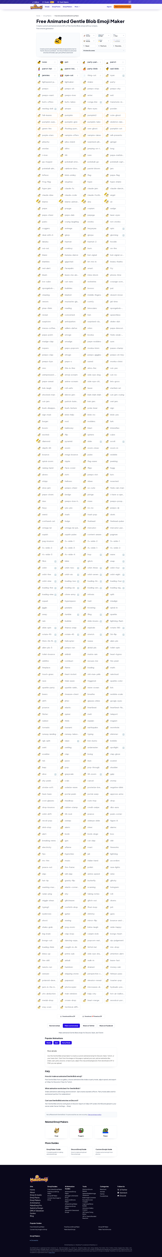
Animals (102, 1191)
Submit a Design (36, 1208)
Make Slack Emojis (69, 1229)
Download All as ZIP (68, 1016)
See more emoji (54, 1026)
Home (38, 16)
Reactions (103, 1189)
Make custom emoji (71, 1026)
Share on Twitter (88, 1026)
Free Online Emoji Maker (55, 1189)
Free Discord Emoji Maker (72, 1227)
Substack (123, 1193)
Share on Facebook (106, 1026)
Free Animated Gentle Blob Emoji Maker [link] (67, 16)
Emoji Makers (47, 16)
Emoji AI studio (36, 1195)
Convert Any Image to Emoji (38, 1229)
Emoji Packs (35, 1197)
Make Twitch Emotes (105, 1229)
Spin (56, 1043)
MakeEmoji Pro (36, 1205)
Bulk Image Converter (89, 1197)
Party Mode (66, 1043)
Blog (32, 1216)
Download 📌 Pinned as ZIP (93, 1016)
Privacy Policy (52, 1252)
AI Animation (35, 1203)
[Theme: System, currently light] (129, 1)
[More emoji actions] (54, 62)
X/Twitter (123, 1190)
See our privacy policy (94, 1114)
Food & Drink (104, 1196)
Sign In (109, 6)
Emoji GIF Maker (52, 1196)
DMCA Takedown (37, 1211)
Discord (123, 1196)
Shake (48, 1043)
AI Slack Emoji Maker (71, 1204)
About (32, 1192)
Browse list (34, 1240)
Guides (33, 1213)
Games (102, 1194)
